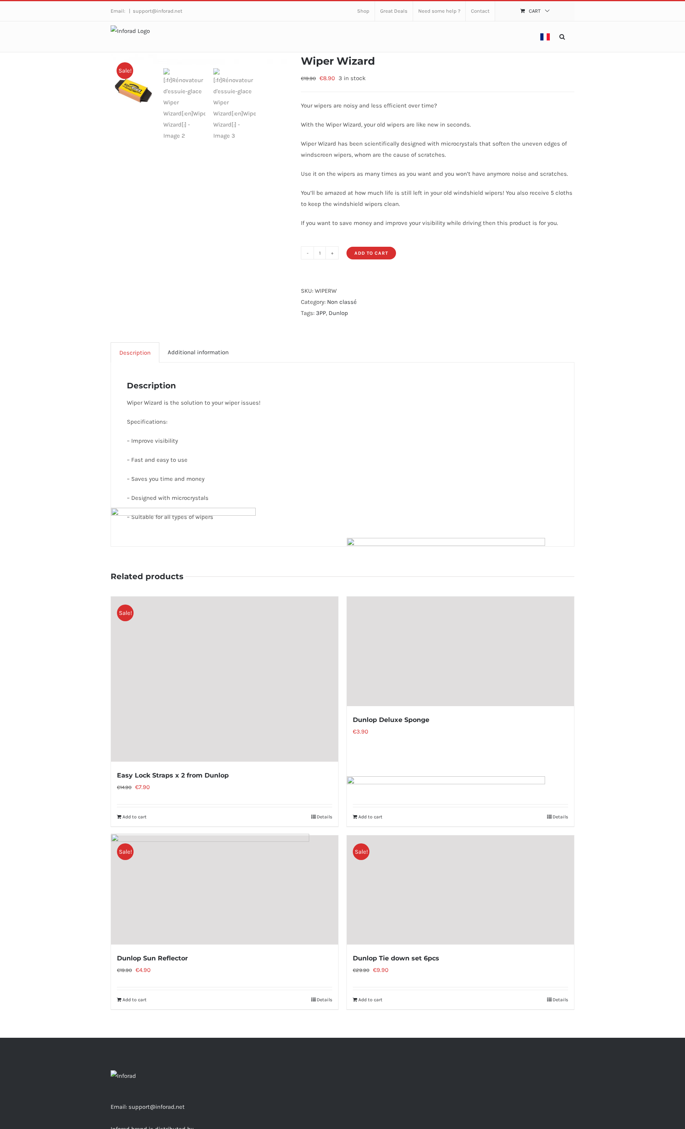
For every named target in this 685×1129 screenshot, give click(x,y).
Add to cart (371, 253)
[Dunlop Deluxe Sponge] (460, 651)
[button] (562, 36)
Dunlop (338, 313)
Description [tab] (135, 352)
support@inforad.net (157, 11)
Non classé (342, 301)
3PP (321, 313)
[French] (545, 36)
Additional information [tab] (198, 352)
